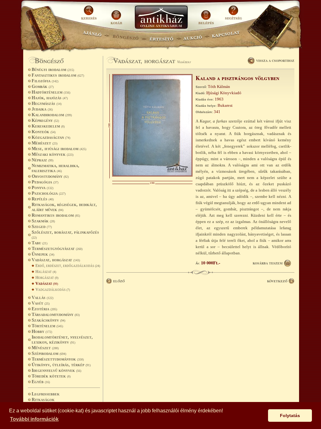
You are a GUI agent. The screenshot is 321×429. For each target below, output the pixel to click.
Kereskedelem (48, 126)
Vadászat (46, 283)
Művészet (45, 347)
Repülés (43, 199)
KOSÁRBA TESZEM (267, 263)
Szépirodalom (49, 353)
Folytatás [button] (290, 415)
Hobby (42, 331)
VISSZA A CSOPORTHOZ (275, 60)
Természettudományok (58, 359)
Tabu (39, 243)
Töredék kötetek (51, 376)
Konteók (43, 131)
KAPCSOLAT (225, 36)
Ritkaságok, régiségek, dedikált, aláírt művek (64, 207)
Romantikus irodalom (56, 215)
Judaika (42, 109)
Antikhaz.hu (161, 18)
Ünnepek (43, 254)
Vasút (41, 303)
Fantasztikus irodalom (58, 75)
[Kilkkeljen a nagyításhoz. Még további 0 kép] (152, 175)
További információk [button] (34, 419)
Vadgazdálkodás (52, 289)
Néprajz (42, 160)
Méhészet (44, 143)
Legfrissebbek (46, 394)
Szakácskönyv (48, 320)
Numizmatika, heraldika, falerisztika (55, 168)
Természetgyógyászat (57, 248)
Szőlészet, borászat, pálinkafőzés (65, 234)
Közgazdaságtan (51, 137)
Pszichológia (49, 193)
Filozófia (45, 81)
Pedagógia (45, 182)
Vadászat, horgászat (56, 260)
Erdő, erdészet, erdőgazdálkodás (67, 265)
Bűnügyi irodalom (53, 69)
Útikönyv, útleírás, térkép (61, 364)
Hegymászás (46, 103)
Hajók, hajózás (50, 97)
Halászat (45, 271)
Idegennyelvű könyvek (56, 370)
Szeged (42, 226)
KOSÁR (116, 15)
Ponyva (42, 187)
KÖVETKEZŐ (277, 281)
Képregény (45, 120)
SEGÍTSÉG (233, 15)
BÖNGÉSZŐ (125, 36)
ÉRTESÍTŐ (161, 36)
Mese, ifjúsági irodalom (59, 148)
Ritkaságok (43, 399)
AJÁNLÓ (92, 36)
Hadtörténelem (51, 92)
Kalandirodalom (52, 114)
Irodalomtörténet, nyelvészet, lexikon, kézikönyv (62, 340)
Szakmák (43, 221)
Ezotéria (44, 309)
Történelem (47, 325)
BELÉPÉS (206, 15)
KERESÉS (89, 15)
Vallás (42, 297)
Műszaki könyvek (52, 154)
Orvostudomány (50, 176)
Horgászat (46, 277)
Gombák (43, 86)
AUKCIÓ (192, 36)
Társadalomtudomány (56, 314)
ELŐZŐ (119, 281)
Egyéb (41, 381)
